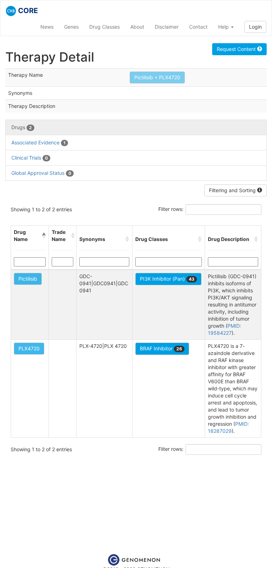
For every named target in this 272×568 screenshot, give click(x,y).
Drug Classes (104, 27)
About (137, 27)
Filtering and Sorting (233, 190)
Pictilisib (27, 279)
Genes (71, 27)
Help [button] (224, 27)
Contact (198, 27)
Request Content (237, 49)
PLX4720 (29, 348)
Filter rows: (170, 209)
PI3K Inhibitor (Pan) (167, 279)
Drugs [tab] (21, 127)
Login (255, 27)
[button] (44, 235)
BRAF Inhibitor (161, 348)
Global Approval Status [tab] (41, 173)
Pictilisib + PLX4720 (157, 77)
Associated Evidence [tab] (38, 142)
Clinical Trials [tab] (29, 158)
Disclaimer (166, 27)
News (46, 27)
